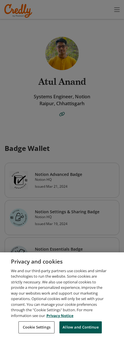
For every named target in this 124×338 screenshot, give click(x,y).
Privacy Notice (60, 315)
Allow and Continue (80, 327)
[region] (62, 295)
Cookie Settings (36, 327)
